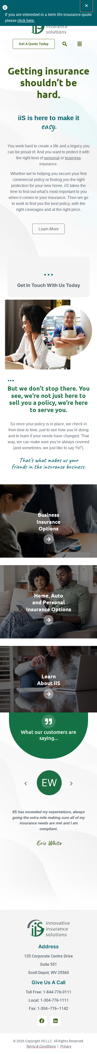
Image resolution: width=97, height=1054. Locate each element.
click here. (26, 20)
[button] (65, 44)
